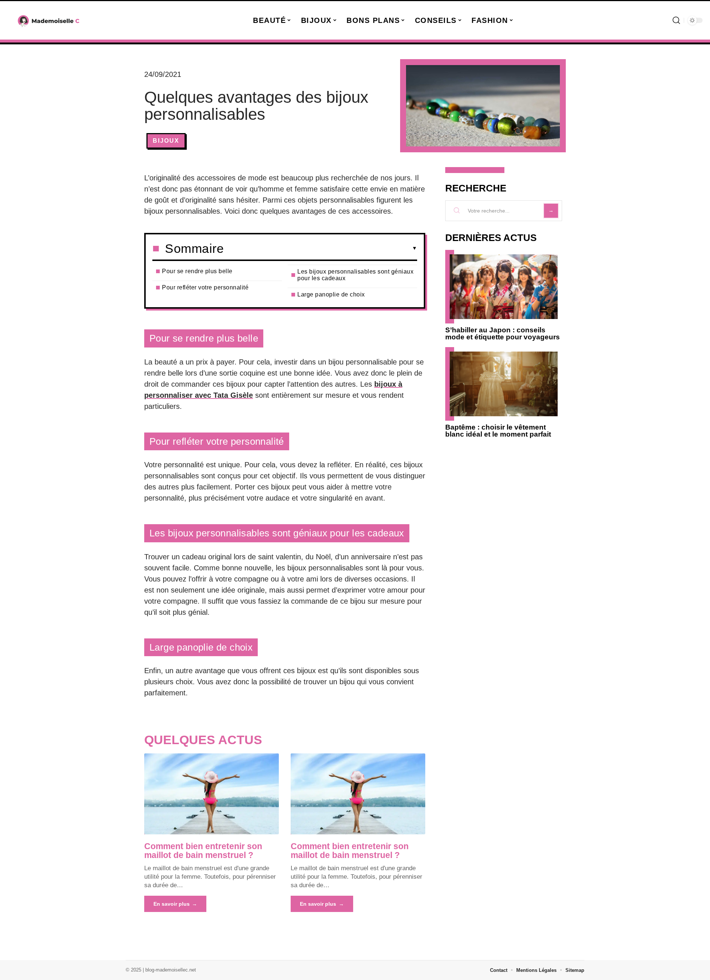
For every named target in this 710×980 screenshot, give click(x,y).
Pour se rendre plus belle (197, 271)
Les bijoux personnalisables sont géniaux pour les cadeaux (355, 274)
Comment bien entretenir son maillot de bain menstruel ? (203, 850)
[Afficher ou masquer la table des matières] (320, 248)
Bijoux (166, 141)
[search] (676, 20)
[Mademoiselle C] (49, 20)
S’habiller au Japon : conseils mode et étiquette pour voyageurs (502, 333)
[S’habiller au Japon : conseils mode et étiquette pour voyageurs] (504, 286)
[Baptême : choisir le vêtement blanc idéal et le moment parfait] (504, 384)
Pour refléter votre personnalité (205, 287)
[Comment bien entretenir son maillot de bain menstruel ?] (211, 793)
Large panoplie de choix (331, 294)
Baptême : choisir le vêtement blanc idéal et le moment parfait (498, 430)
